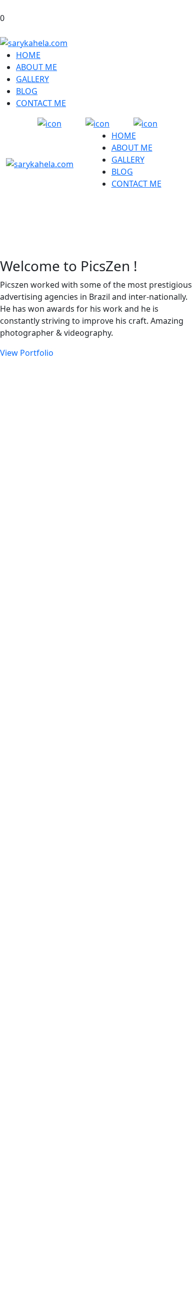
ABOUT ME (36, 67)
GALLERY (32, 79)
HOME (28, 55)
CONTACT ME (41, 103)
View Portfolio (27, 352)
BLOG (27, 91)
